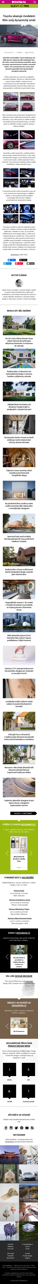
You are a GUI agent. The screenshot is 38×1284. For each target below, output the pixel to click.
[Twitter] (16, 1128)
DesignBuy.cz (28, 824)
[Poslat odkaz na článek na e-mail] (31, 263)
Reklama (10, 1246)
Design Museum (23, 976)
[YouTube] (27, 1128)
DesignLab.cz (24, 1280)
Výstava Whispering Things (19, 909)
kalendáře (28, 877)
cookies (11, 1275)
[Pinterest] (22, 1128)
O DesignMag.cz (27, 1244)
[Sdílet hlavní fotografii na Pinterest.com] (19, 263)
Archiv (27, 1248)
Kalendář (10, 1255)
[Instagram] (11, 1128)
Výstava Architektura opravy (19, 900)
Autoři (27, 1246)
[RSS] (32, 1128)
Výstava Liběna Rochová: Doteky (20, 918)
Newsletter (10, 1258)
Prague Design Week (19, 1046)
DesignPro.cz (19, 1005)
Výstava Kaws (19, 891)
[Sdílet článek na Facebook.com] (12, 260)
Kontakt (10, 1244)
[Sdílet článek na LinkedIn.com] (7, 263)
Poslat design (27, 1255)
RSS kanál (10, 1253)
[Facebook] (6, 1128)
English (27, 1258)
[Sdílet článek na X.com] (23, 260)
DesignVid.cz (15, 254)
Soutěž (27, 1253)
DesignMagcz (9, 1141)
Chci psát (10, 1248)
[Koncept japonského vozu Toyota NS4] (19, 36)
